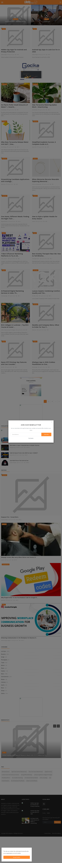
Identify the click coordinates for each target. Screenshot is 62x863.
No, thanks (31, 438)
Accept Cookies (16, 857)
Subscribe (46, 434)
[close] (52, 422)
